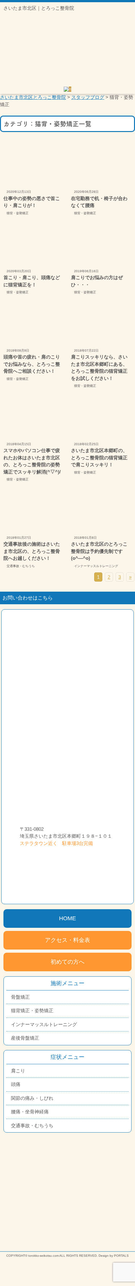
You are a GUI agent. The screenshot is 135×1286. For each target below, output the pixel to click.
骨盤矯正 (20, 997)
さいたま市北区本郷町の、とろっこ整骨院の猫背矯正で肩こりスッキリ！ (99, 457)
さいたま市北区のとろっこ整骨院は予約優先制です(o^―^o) (99, 551)
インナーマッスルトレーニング (96, 566)
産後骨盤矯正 (25, 1038)
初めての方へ (67, 962)
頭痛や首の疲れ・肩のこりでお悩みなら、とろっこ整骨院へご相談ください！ (31, 364)
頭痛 (15, 1084)
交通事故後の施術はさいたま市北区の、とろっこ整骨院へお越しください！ (31, 551)
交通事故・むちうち (21, 566)
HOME (67, 918)
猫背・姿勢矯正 (18, 213)
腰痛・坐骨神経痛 (30, 1111)
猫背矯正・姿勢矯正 (32, 1010)
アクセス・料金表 (67, 940)
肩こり (18, 1070)
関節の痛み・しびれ (32, 1098)
